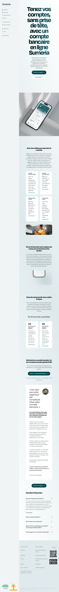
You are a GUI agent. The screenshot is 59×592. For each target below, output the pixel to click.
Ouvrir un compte (38, 72)
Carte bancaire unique (45, 198)
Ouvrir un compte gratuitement (38, 373)
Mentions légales (39, 546)
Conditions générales (40, 567)
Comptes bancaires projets (45, 174)
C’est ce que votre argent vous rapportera (31, 327)
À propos (23, 550)
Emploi (22, 564)
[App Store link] (53, 560)
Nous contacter (24, 567)
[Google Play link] (53, 563)
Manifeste (23, 555)
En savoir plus (31, 192)
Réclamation (38, 564)
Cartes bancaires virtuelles (31, 198)
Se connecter (38, 77)
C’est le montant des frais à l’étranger (45, 327)
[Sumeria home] (6, 4)
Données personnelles (40, 555)
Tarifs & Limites (24, 546)
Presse (22, 559)
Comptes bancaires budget (32, 174)
